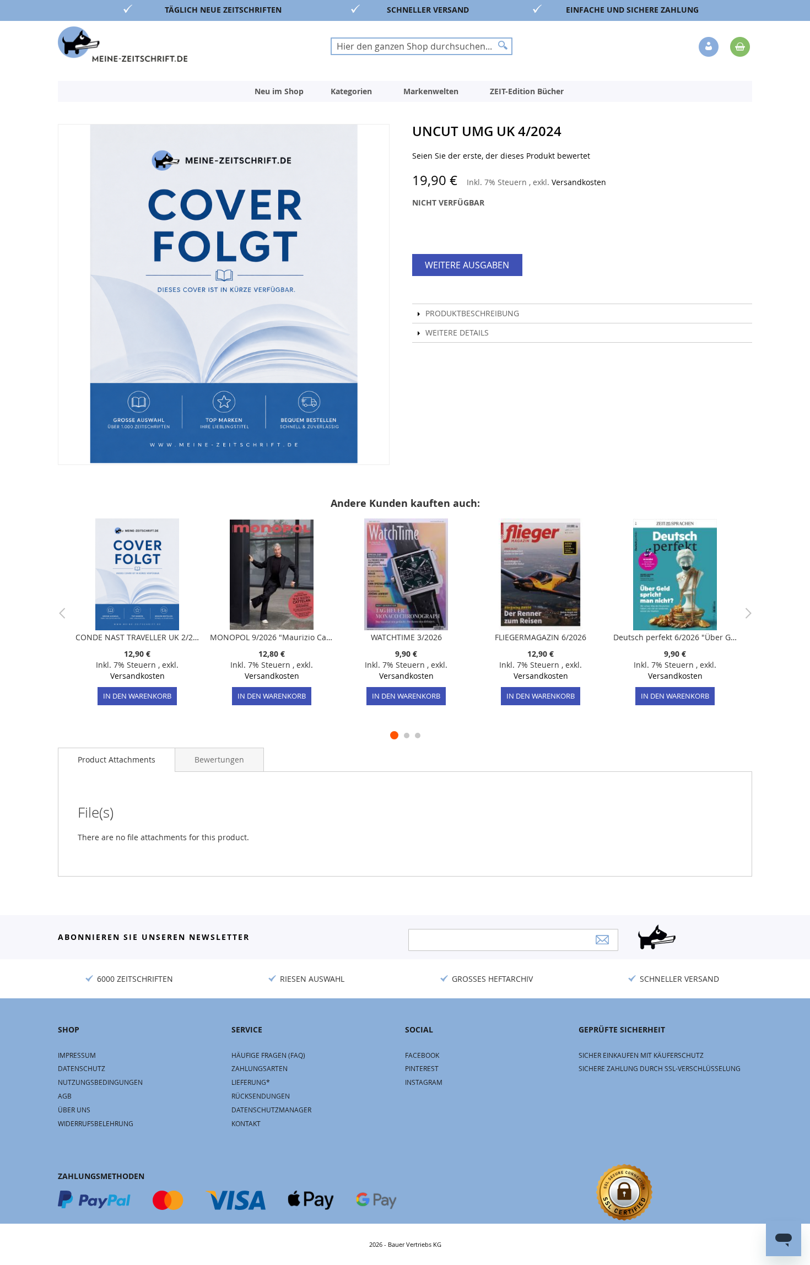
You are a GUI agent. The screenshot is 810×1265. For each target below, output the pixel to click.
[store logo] (122, 44)
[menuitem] (279, 91)
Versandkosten (579, 182)
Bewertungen (219, 759)
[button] (710, 47)
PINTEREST (422, 1068)
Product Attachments (116, 759)
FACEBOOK (422, 1055)
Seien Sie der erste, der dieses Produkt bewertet (501, 155)
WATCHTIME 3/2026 (406, 637)
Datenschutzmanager (271, 1109)
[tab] (116, 760)
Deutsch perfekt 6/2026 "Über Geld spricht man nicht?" (675, 637)
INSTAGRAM (423, 1082)
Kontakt (246, 1123)
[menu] (405, 91)
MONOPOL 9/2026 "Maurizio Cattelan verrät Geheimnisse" (271, 637)
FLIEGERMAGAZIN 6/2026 (540, 637)
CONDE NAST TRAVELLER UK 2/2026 (137, 637)
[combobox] (421, 46)
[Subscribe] (602, 939)
